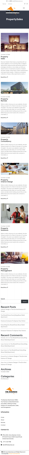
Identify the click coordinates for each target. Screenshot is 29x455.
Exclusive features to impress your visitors (13, 330)
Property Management (6, 270)
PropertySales (4, 58)
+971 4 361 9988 (6, 441)
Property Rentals (4, 100)
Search (3, 299)
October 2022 (5, 371)
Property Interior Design (7, 181)
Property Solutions (4, 229)
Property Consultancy (6, 140)
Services (3, 422)
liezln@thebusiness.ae (17, 1)
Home (2, 417)
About (2, 420)
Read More (4, 77)
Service (4, 3)
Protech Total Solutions (14, 453)
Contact (10, 3)
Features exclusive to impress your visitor (13, 321)
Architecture (5, 379)
